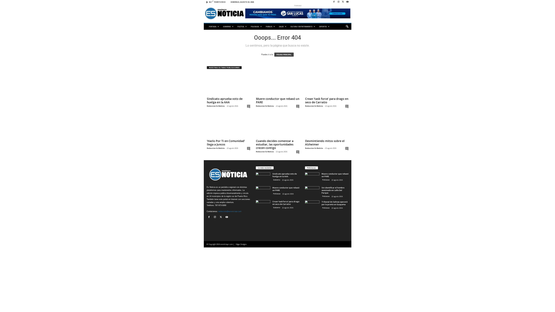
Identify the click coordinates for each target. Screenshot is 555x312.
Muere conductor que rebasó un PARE (277, 100)
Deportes (323, 27)
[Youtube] (347, 2)
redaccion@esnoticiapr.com (230, 211)
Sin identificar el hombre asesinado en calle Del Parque (333, 190)
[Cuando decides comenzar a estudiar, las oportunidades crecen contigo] (277, 126)
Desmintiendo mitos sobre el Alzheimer (325, 142)
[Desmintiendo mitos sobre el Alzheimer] (326, 126)
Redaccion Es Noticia (216, 106)
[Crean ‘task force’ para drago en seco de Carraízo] (326, 83)
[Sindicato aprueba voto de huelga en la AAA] (228, 83)
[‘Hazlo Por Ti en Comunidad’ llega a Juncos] (228, 126)
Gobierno (227, 27)
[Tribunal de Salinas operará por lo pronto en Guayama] (312, 205)
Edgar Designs (241, 244)
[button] (347, 26)
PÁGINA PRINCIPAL (284, 54)
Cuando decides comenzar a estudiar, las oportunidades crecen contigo (274, 144)
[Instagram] (338, 2)
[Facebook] (334, 2)
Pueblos (269, 27)
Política (240, 27)
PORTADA (212, 27)
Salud (281, 27)
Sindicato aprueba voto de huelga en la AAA (225, 100)
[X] (343, 2)
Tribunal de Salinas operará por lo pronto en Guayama (334, 203)
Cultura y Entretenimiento (301, 27)
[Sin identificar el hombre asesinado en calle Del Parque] (312, 191)
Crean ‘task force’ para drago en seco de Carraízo (326, 100)
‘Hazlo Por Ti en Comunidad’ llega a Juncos (226, 142)
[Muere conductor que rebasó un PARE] (277, 83)
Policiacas (255, 27)
